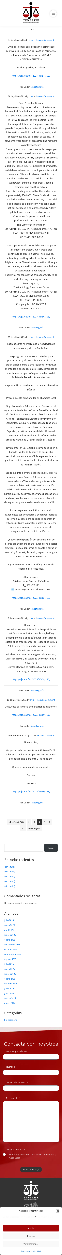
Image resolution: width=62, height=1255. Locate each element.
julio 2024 (9, 988)
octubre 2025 (10, 949)
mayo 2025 (9, 968)
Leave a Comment (45, 39)
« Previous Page (16, 822)
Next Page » (34, 829)
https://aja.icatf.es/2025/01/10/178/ (31, 791)
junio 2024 (9, 993)
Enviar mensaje (31, 1169)
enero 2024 (9, 1003)
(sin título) (9, 866)
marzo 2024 (10, 998)
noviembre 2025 (12, 944)
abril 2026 (9, 929)
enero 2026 (9, 939)
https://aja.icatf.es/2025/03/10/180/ (31, 714)
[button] (57, 1211)
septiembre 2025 (12, 954)
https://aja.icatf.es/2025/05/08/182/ (31, 679)
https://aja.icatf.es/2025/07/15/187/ (31, 597)
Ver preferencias (31, 1244)
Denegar (31, 1236)
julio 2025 (9, 964)
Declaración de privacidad (31, 1251)
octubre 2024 (10, 983)
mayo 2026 (9, 925)
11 (24, 828)
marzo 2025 (10, 973)
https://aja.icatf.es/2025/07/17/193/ (31, 75)
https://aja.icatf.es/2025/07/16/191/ (31, 316)
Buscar (11, 842)
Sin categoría (37, 86)
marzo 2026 (10, 934)
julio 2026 (9, 920)
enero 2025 (9, 978)
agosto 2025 (10, 959)
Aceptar (31, 1228)
